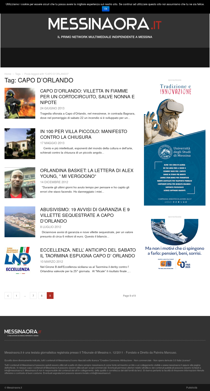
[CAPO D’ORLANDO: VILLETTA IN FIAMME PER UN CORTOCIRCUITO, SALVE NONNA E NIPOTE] (20, 103)
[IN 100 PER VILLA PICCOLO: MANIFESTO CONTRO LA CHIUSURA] (20, 143)
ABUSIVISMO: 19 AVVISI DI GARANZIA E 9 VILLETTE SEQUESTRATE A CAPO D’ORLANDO (85, 215)
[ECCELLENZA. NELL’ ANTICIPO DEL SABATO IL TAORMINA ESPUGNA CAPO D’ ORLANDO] (18, 260)
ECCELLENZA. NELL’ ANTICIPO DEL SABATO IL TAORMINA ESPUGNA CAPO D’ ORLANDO (88, 252)
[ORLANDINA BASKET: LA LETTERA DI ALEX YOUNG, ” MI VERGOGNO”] (20, 182)
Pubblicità (191, 387)
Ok (105, 8)
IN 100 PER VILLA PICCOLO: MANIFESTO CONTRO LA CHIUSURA (83, 134)
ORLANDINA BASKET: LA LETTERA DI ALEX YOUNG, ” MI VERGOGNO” (87, 173)
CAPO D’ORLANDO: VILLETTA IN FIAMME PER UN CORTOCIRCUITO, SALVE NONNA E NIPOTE (87, 96)
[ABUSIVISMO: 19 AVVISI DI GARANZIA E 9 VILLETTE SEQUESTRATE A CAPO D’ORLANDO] (20, 221)
